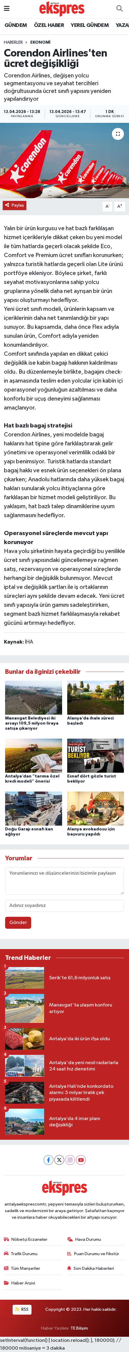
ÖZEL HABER (49, 25)
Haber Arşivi (23, 1283)
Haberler (13, 42)
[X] (59, 1160)
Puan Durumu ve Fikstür (96, 1254)
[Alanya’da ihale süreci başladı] (95, 697)
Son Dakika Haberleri (94, 1268)
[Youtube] (81, 1160)
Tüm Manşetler (25, 1268)
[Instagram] (70, 1160)
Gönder (18, 922)
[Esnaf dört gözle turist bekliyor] (95, 755)
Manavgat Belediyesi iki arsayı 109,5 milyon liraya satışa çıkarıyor (31, 723)
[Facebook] (48, 1160)
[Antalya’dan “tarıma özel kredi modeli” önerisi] (33, 755)
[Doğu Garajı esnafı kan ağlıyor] (33, 808)
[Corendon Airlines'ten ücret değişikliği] (64, 160)
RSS (24, 1309)
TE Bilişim (79, 1328)
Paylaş (18, 205)
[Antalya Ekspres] (61, 9)
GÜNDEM (15, 25)
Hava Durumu (88, 1239)
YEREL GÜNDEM (90, 25)
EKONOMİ (40, 42)
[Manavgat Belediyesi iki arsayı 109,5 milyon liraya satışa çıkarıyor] (33, 697)
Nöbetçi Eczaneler (29, 1239)
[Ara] (119, 9)
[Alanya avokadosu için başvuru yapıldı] (95, 808)
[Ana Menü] (7, 8)
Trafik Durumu (24, 1254)
